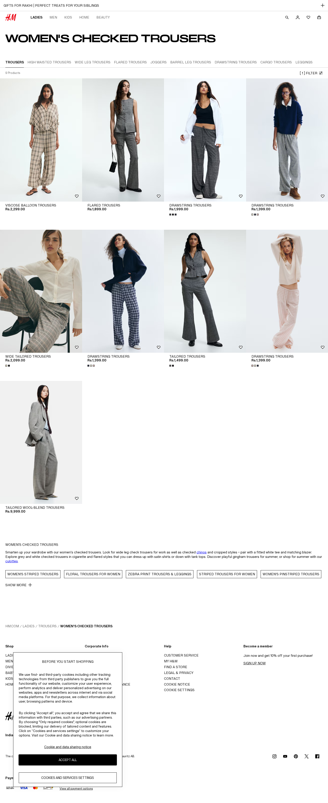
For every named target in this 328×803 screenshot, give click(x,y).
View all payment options (76, 788)
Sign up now (254, 663)
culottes (11, 561)
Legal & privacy (178, 673)
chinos (202, 552)
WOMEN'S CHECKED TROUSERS (86, 626)
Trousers (47, 626)
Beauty (103, 17)
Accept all (68, 760)
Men (53, 17)
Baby (10, 673)
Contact (172, 678)
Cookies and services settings (67, 778)
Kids (68, 17)
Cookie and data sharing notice (67, 747)
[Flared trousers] (123, 139)
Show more (16, 585)
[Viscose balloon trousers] (41, 139)
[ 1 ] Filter (308, 73)
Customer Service (181, 655)
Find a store (175, 667)
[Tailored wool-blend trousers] (41, 442)
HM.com (12, 626)
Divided (12, 667)
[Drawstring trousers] (205, 139)
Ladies (36, 17)
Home (84, 17)
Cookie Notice (177, 684)
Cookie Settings (179, 690)
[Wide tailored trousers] (41, 291)
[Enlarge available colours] (173, 214)
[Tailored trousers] (205, 291)
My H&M (170, 661)
